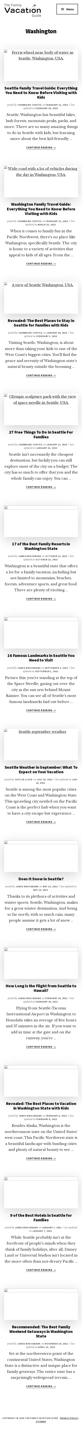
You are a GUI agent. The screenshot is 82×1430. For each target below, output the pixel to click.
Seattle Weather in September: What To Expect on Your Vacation (41, 769)
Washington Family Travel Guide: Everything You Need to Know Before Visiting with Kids (41, 208)
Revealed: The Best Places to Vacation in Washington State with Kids (41, 1106)
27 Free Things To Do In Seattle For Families (41, 434)
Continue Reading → (41, 147)
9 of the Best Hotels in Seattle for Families (41, 1217)
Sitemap (41, 1421)
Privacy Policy (69, 1418)
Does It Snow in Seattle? (41, 878)
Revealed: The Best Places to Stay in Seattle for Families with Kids (41, 323)
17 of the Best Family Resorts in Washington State (41, 546)
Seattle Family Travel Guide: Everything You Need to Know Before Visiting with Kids (40, 92)
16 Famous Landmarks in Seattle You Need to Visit (41, 658)
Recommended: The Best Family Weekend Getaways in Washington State (40, 1331)
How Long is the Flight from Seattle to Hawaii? (41, 988)
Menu (70, 9)
